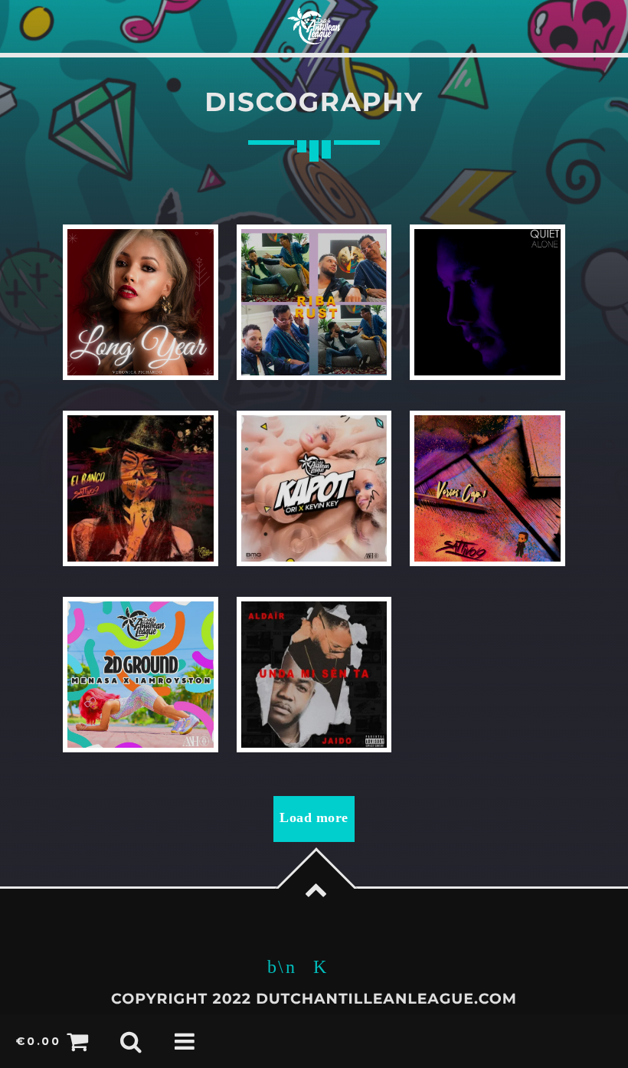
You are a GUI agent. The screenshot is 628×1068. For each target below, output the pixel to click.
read (140, 302)
